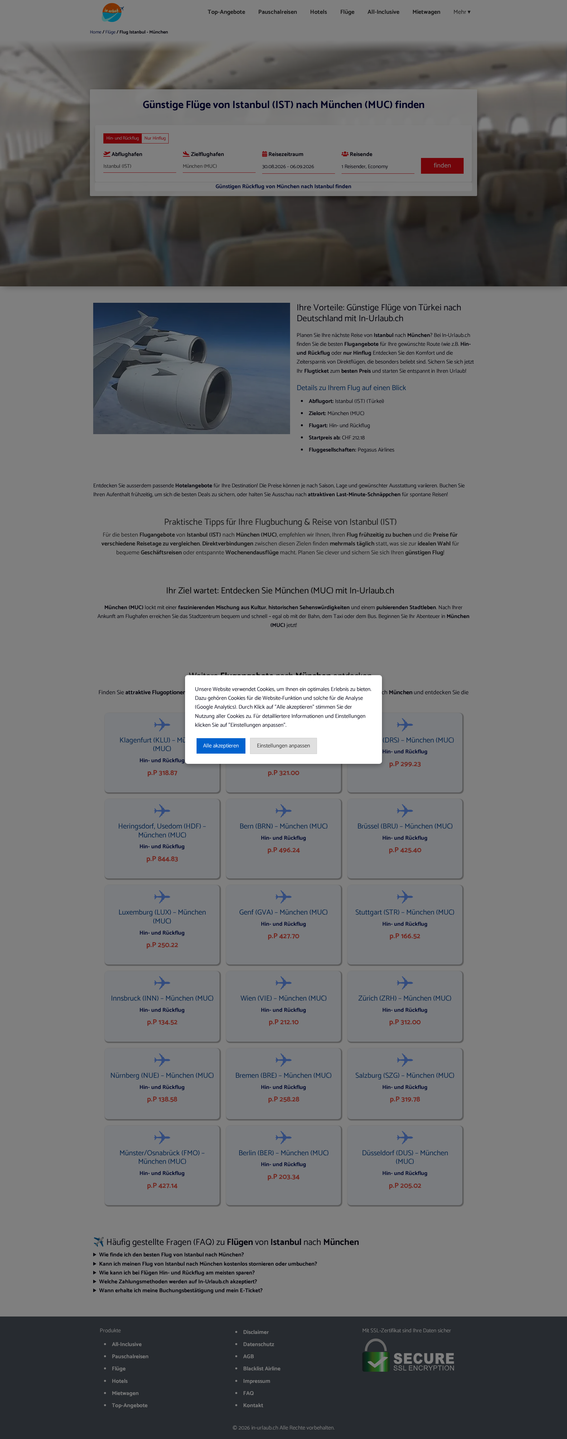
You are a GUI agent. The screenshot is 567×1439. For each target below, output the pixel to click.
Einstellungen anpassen (283, 745)
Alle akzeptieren (221, 745)
